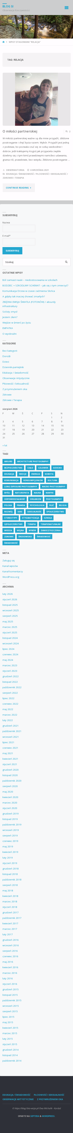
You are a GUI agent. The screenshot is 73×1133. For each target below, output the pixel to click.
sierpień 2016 (10, 950)
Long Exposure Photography (20, 486)
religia (62, 505)
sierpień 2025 (10, 615)
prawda (21, 505)
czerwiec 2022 (10, 703)
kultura (52, 480)
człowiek (43, 467)
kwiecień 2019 (10, 852)
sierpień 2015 (10, 1011)
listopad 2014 (10, 1055)
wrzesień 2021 (10, 736)
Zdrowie (7, 394)
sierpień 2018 (10, 885)
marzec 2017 (9, 928)
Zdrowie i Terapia (13, 177)
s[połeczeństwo (13, 524)
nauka (37, 492)
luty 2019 (7, 857)
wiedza (8, 530)
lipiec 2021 (8, 742)
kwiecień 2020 (10, 797)
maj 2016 (7, 961)
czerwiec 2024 (10, 654)
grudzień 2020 (10, 769)
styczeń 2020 (9, 808)
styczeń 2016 (9, 983)
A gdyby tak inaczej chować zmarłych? (23, 296)
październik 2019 (11, 824)
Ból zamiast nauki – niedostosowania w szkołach (29, 280)
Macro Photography (53, 486)
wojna (20, 530)
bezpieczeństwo (13, 467)
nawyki (50, 492)
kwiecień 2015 (10, 1027)
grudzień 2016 (10, 939)
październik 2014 (11, 1060)
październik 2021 (11, 731)
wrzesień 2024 (10, 643)
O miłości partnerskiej (20, 131)
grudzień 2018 (10, 868)
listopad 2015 (10, 994)
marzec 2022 (9, 714)
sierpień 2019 (10, 835)
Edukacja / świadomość (20, 173)
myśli (7, 492)
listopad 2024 (10, 638)
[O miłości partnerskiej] (37, 109)
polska (8, 505)
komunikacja (11, 480)
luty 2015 (7, 1038)
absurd (8, 461)
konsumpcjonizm (33, 480)
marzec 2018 (9, 901)
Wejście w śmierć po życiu (16, 322)
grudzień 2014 (10, 1049)
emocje (22, 474)
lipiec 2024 (8, 649)
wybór (32, 530)
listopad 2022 (10, 681)
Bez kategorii (9, 350)
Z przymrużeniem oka (14, 389)
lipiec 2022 (8, 698)
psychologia (37, 505)
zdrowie (8, 536)
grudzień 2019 (10, 813)
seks (20, 511)
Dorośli (6, 356)
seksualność (34, 511)
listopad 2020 (10, 775)
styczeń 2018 (9, 907)
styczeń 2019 (9, 863)
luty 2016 (7, 978)
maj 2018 (7, 890)
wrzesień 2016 (10, 945)
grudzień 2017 (10, 912)
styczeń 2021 (9, 764)
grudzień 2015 (10, 989)
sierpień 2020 (10, 786)
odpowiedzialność (14, 499)
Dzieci (5, 361)
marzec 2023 (9, 665)
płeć (51, 505)
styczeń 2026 (9, 599)
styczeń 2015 (9, 1044)
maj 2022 (7, 709)
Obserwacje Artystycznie (16, 378)
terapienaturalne (51, 524)
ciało (30, 467)
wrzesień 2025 (10, 610)
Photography (54, 499)
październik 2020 (11, 780)
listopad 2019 (10, 819)
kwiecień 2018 (10, 896)
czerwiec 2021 (10, 747)
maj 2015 (7, 1022)
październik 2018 (11, 879)
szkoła (48, 517)
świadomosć (43, 536)
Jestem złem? (9, 317)
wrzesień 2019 (10, 830)
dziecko (57, 467)
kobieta (49, 474)
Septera (34, 1116)
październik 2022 (11, 687)
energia (35, 474)
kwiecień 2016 (10, 967)
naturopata (22, 492)
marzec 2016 (9, 973)
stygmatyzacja (30, 517)
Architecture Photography (32, 461)
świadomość (11, 543)
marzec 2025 (9, 627)
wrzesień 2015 (10, 1005)
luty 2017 (7, 934)
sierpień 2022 (10, 692)
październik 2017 (11, 918)
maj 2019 (7, 846)
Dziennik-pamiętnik (13, 367)
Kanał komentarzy (12, 571)
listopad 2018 (10, 874)
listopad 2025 (10, 604)
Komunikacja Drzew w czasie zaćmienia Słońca (28, 291)
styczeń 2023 (9, 670)
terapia (31, 524)
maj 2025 (7, 621)
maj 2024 (7, 659)
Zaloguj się (8, 560)
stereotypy (10, 517)
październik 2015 (11, 1000)
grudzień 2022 (10, 676)
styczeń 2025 (9, 632)
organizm (35, 499)
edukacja (9, 474)
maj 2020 (7, 791)
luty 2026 (7, 594)
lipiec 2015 (8, 1016)
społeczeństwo (55, 511)
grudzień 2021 (10, 725)
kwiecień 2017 (10, 923)
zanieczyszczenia (51, 530)
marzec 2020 (9, 802)
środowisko (25, 536)
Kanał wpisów (10, 566)
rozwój (8, 511)
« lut (4, 445)
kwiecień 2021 (10, 758)
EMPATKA (7, 328)
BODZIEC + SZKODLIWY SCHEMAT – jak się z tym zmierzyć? (35, 285)
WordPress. (48, 1116)
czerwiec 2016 (10, 956)
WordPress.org (10, 577)
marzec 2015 (9, 1033)
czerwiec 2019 (10, 841)
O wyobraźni (9, 333)
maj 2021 (7, 753)
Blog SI (7, 6)
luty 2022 (7, 720)
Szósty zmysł (9, 311)
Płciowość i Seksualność (51, 173)
